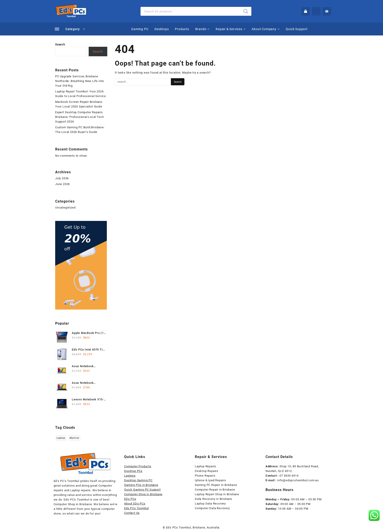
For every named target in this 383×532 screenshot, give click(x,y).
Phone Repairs (205, 475)
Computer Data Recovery (212, 508)
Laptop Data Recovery (210, 503)
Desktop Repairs (206, 471)
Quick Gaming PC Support (142, 489)
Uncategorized (65, 207)
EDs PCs (130, 499)
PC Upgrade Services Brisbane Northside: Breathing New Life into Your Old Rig (79, 81)
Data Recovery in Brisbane (213, 499)
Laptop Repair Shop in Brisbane (217, 494)
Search (60, 44)
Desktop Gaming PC (138, 480)
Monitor (75, 438)
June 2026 (62, 184)
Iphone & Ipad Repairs (210, 480)
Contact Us (132, 512)
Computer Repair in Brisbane (215, 489)
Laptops (130, 475)
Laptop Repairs (205, 466)
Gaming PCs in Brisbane (141, 485)
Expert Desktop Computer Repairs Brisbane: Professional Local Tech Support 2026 (79, 117)
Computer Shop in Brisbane (143, 494)
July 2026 (62, 178)
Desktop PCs (133, 471)
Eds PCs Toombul (136, 508)
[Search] (245, 11)
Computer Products (137, 466)
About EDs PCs (134, 503)
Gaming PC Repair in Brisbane (216, 485)
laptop (61, 438)
